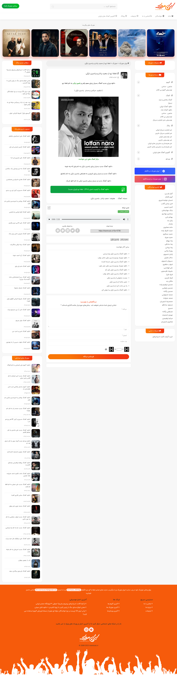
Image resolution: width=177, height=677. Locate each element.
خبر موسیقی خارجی (165, 140)
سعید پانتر (105, 198)
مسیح (170, 308)
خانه (169, 16)
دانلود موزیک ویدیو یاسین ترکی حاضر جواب (112, 258)
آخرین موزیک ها (112, 607)
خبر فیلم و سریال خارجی (163, 133)
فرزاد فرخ (169, 274)
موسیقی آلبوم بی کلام (164, 90)
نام (125, 330)
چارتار (171, 224)
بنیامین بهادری (167, 214)
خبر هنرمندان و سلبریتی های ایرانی (160, 143)
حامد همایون (168, 227)
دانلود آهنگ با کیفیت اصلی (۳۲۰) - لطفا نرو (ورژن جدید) (88, 189)
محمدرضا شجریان (166, 301)
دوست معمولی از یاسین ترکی (117, 278)
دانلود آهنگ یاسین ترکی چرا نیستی (115, 254)
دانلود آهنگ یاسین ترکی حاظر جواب (115, 274)
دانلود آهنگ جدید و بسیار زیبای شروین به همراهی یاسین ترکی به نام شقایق (89, 174)
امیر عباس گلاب (167, 204)
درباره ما (148, 607)
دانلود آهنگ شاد (166, 110)
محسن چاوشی (167, 288)
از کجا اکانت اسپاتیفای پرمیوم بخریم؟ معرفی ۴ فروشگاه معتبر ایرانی (60, 604)
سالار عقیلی (168, 258)
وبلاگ (123, 16)
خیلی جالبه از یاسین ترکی (118, 282)
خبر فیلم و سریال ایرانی (164, 130)
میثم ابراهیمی (167, 318)
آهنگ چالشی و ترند (165, 100)
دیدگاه (124, 309)
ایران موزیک (123, 63)
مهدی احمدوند (167, 315)
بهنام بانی (169, 217)
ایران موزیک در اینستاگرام (152, 179)
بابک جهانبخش (167, 210)
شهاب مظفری (168, 264)
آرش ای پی (169, 193)
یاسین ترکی (95, 198)
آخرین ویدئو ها (112, 611)
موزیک (114, 63)
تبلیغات (134, 16)
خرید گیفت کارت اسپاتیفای (163, 337)
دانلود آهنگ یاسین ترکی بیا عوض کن (114, 290)
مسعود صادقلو (167, 305)
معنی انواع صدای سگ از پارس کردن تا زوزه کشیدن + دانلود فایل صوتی (60, 607)
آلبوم (168, 82)
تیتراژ (170, 103)
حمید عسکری (168, 234)
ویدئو (168, 159)
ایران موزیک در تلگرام (152, 171)
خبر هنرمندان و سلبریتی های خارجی (159, 147)
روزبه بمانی (168, 251)
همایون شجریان (167, 322)
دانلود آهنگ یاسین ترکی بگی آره (116, 270)
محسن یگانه (168, 291)
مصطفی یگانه (168, 312)
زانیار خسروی (168, 254)
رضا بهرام (169, 241)
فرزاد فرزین (169, 278)
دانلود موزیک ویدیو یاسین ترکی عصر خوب (113, 266)
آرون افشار (169, 197)
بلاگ (168, 126)
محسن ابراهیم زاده (166, 285)
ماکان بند (169, 281)
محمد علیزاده (168, 298)
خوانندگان (158, 16)
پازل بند (170, 220)
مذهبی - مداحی (167, 86)
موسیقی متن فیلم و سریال (162, 120)
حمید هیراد (169, 237)
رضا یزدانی (169, 247)
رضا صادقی (169, 244)
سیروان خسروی (167, 261)
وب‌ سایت (123, 341)
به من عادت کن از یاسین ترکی (117, 286)
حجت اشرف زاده (167, 231)
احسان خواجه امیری (166, 200)
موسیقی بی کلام (166, 117)
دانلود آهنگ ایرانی (166, 106)
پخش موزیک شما (10, 6)
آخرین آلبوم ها (113, 604)
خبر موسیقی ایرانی (165, 137)
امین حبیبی (168, 207)
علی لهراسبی (168, 268)
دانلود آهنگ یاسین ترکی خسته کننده (114, 262)
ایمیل (124, 335)
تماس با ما (146, 16)
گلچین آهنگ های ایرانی (106, 16)
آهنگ (168, 95)
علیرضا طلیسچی (167, 271)
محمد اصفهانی (167, 295)
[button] (138, 82)
